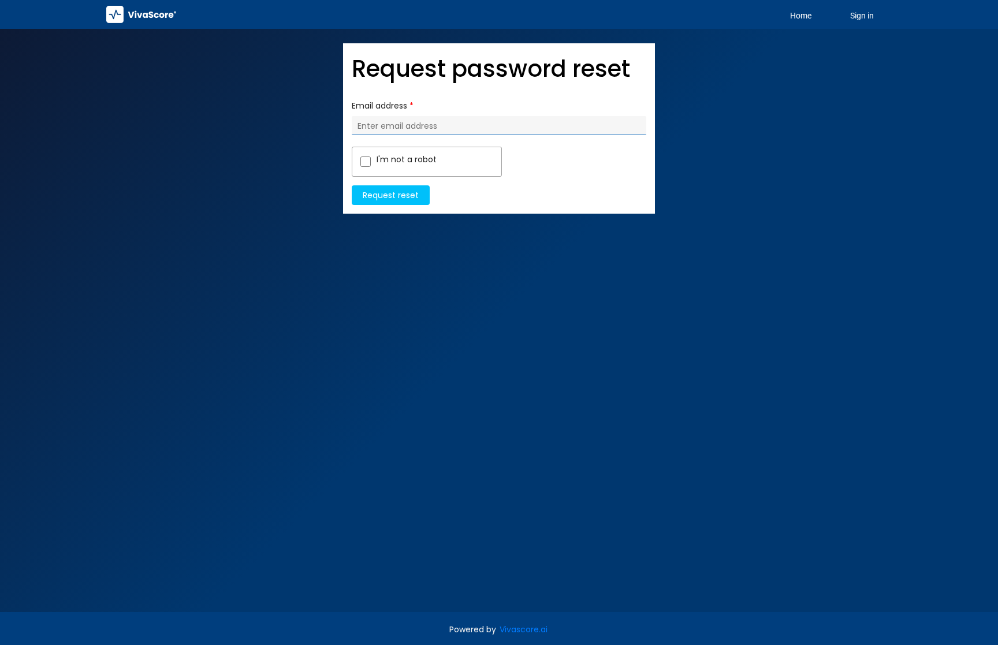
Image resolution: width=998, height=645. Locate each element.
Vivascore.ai (524, 629)
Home (800, 15)
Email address (379, 105)
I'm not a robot (407, 159)
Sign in (862, 15)
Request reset (391, 195)
